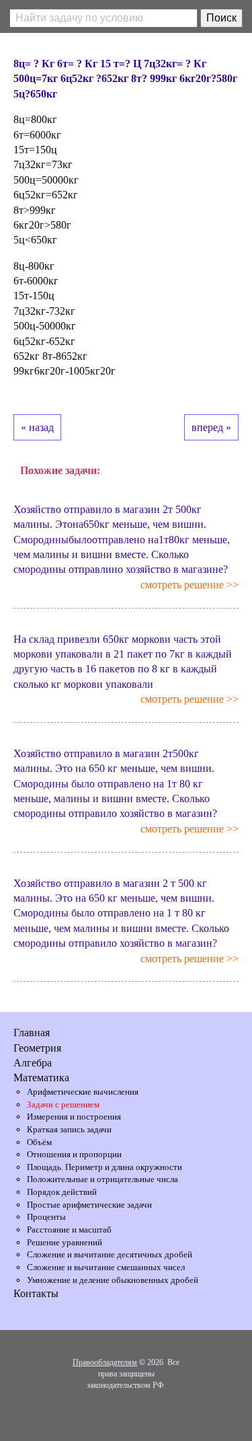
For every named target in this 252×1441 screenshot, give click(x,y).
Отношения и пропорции (74, 1154)
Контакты (35, 1293)
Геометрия (37, 1048)
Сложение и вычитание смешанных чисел (106, 1267)
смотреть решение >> (189, 584)
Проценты (46, 1217)
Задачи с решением (63, 1104)
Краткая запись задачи (69, 1129)
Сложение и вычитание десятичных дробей (109, 1254)
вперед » (211, 427)
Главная (31, 1032)
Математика (41, 1077)
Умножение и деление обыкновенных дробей (112, 1280)
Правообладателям (105, 1362)
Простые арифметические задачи (89, 1205)
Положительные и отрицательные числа (102, 1179)
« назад (37, 427)
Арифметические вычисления (82, 1092)
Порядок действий (62, 1192)
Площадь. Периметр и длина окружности (104, 1167)
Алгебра (32, 1062)
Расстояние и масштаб (69, 1229)
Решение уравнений (64, 1242)
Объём (39, 1142)
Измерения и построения (74, 1117)
